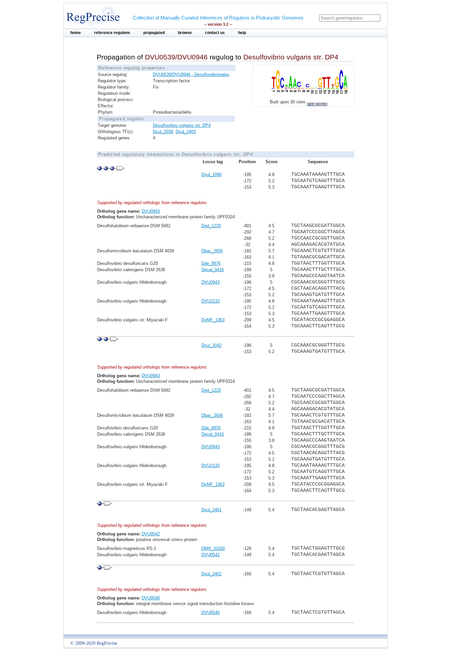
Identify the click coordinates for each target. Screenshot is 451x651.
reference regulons (112, 33)
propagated (154, 33)
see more (317, 104)
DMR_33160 (213, 548)
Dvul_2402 (211, 573)
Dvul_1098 (211, 174)
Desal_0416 (212, 269)
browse (185, 33)
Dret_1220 (211, 225)
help (242, 33)
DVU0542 (151, 533)
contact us (215, 33)
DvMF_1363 (213, 319)
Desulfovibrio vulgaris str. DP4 (182, 125)
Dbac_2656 (212, 250)
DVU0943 (151, 211)
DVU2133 (210, 301)
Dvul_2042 (211, 345)
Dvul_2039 (163, 131)
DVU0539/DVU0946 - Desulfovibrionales (191, 74)
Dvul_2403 (186, 131)
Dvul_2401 (211, 509)
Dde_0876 (211, 263)
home (75, 33)
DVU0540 (151, 598)
